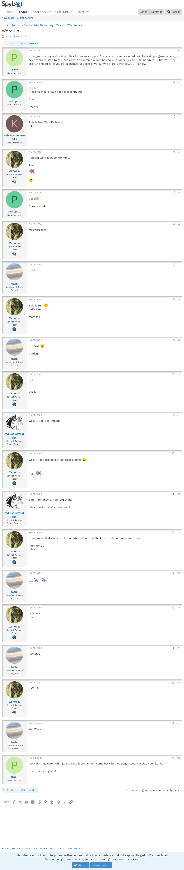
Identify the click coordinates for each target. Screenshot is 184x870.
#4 (179, 152)
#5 (179, 192)
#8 (179, 299)
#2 (179, 82)
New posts (8, 18)
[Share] (174, 51)
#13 (178, 494)
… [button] (17, 43)
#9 (179, 340)
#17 (178, 648)
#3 (179, 116)
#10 (178, 374)
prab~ (8, 36)
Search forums (25, 18)
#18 (178, 682)
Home (8, 11)
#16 (178, 607)
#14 (178, 532)
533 (22, 43)
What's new (40, 11)
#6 (179, 224)
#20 (178, 758)
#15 (178, 573)
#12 (178, 453)
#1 (179, 50)
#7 (179, 264)
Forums (22, 11)
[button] (50, 12)
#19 (178, 723)
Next (31, 43)
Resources (62, 11)
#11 (178, 415)
